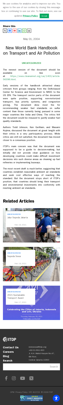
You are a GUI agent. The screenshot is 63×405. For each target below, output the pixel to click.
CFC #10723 (34, 392)
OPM (12, 392)
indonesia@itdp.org (37, 347)
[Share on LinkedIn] (19, 31)
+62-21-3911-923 (36, 350)
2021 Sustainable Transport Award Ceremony (16, 298)
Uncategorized (31, 63)
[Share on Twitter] (5, 31)
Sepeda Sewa (14, 256)
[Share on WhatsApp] (24, 31)
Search (7, 360)
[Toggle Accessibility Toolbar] (56, 398)
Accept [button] (44, 16)
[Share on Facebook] (10, 31)
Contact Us (11, 347)
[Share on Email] (15, 31)
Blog (6, 356)
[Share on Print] (29, 31)
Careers (8, 351)
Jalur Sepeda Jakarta (17, 217)
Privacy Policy (22, 392)
